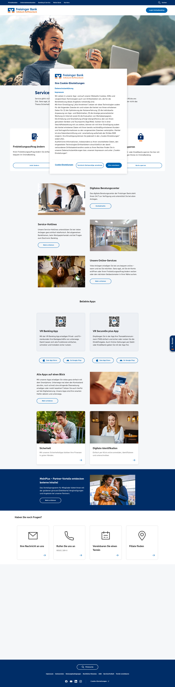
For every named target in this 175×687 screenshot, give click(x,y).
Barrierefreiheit (108, 674)
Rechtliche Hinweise (90, 674)
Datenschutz (59, 674)
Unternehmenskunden (27, 3)
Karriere (67, 3)
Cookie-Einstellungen (64, 165)
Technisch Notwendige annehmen (89, 165)
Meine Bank (57, 3)
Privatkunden (12, 3)
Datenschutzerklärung (64, 88)
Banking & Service (44, 3)
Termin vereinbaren (122, 674)
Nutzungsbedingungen (73, 674)
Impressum (49, 674)
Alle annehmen (113, 165)
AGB (100, 674)
